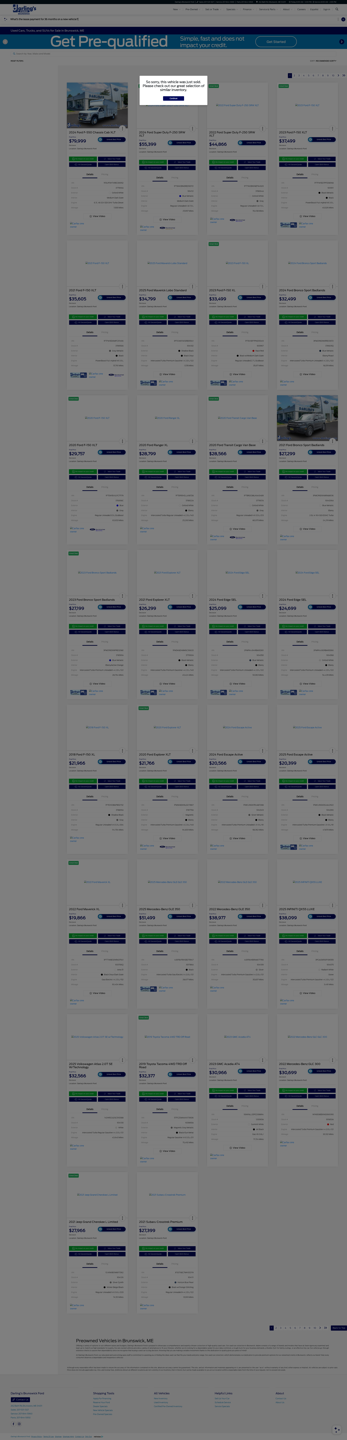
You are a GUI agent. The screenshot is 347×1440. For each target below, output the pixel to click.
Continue (173, 98)
